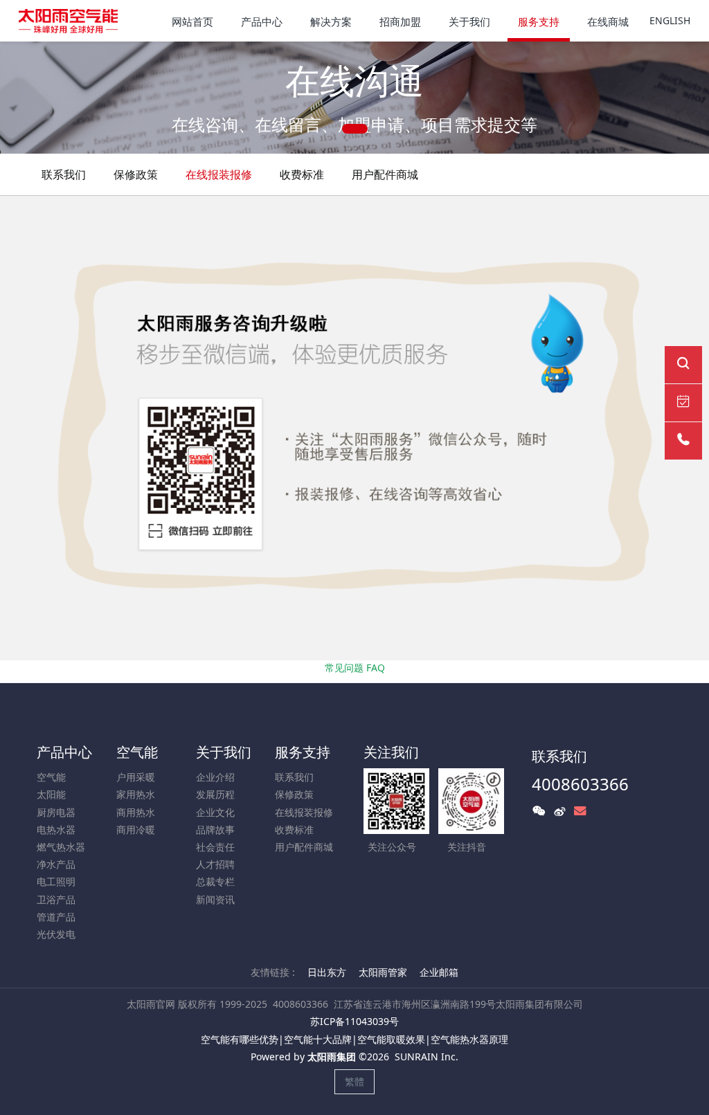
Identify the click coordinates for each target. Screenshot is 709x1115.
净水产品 (56, 864)
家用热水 (135, 794)
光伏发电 (56, 934)
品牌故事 (215, 829)
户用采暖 (135, 776)
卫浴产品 (56, 899)
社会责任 (215, 846)
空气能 (51, 776)
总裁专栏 (215, 881)
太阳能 (51, 794)
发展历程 (215, 794)
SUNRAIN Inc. (426, 1056)
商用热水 (135, 812)
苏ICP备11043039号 (354, 1021)
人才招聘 (215, 864)
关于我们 (223, 752)
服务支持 (302, 752)
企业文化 (215, 812)
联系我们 (64, 174)
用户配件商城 (385, 174)
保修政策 (136, 174)
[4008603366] (683, 441)
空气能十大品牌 (318, 1039)
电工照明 (56, 881)
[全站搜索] (683, 364)
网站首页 (192, 21)
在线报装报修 (219, 174)
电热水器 (56, 829)
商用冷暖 (135, 829)
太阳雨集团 (331, 1056)
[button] (35, 98)
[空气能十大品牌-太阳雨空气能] (68, 21)
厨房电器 (56, 812)
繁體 (354, 1081)
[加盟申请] (683, 402)
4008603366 (580, 783)
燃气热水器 (61, 846)
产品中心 (64, 752)
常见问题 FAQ (355, 667)
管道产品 (56, 916)
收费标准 (302, 174)
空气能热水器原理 (469, 1039)
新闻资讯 (215, 899)
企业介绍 (215, 776)
